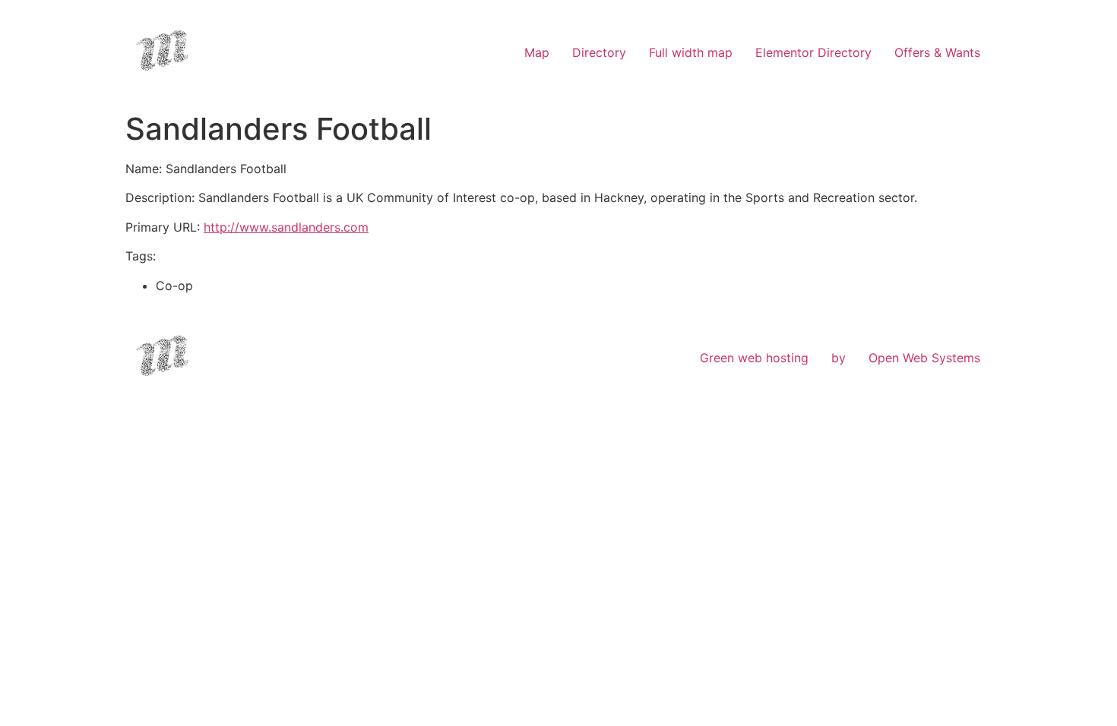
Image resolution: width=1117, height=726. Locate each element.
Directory (599, 52)
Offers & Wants (937, 52)
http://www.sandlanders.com (286, 227)
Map (536, 52)
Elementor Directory (813, 52)
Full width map (691, 52)
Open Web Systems (924, 357)
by (838, 357)
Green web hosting (754, 357)
